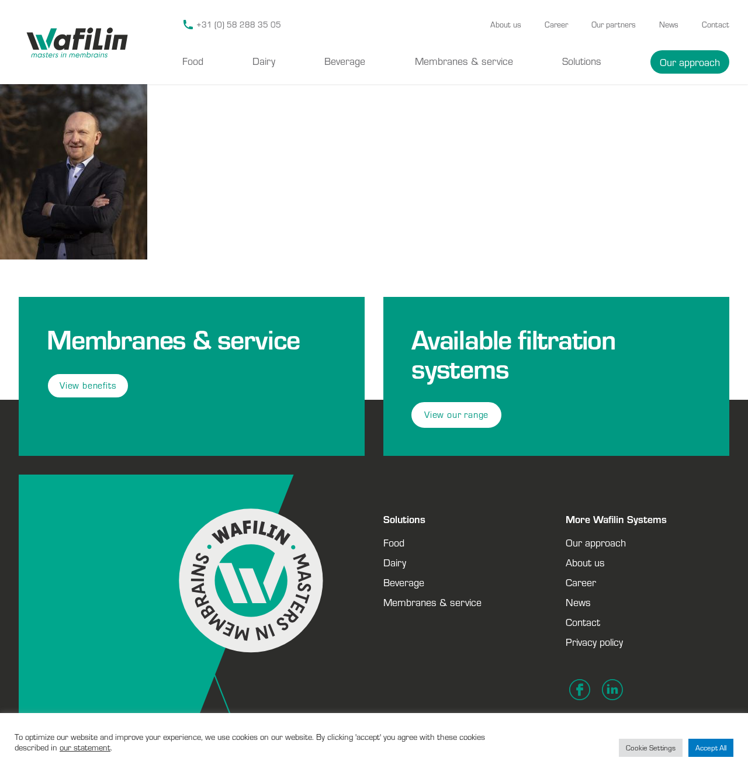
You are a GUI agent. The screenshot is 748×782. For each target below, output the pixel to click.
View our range (456, 414)
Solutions (581, 60)
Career (556, 24)
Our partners (613, 24)
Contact (715, 24)
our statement (85, 747)
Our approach (690, 62)
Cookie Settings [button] (651, 747)
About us (505, 24)
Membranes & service (464, 60)
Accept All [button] (710, 747)
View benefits (88, 385)
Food (192, 60)
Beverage (344, 60)
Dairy (263, 60)
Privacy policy (594, 641)
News (668, 24)
